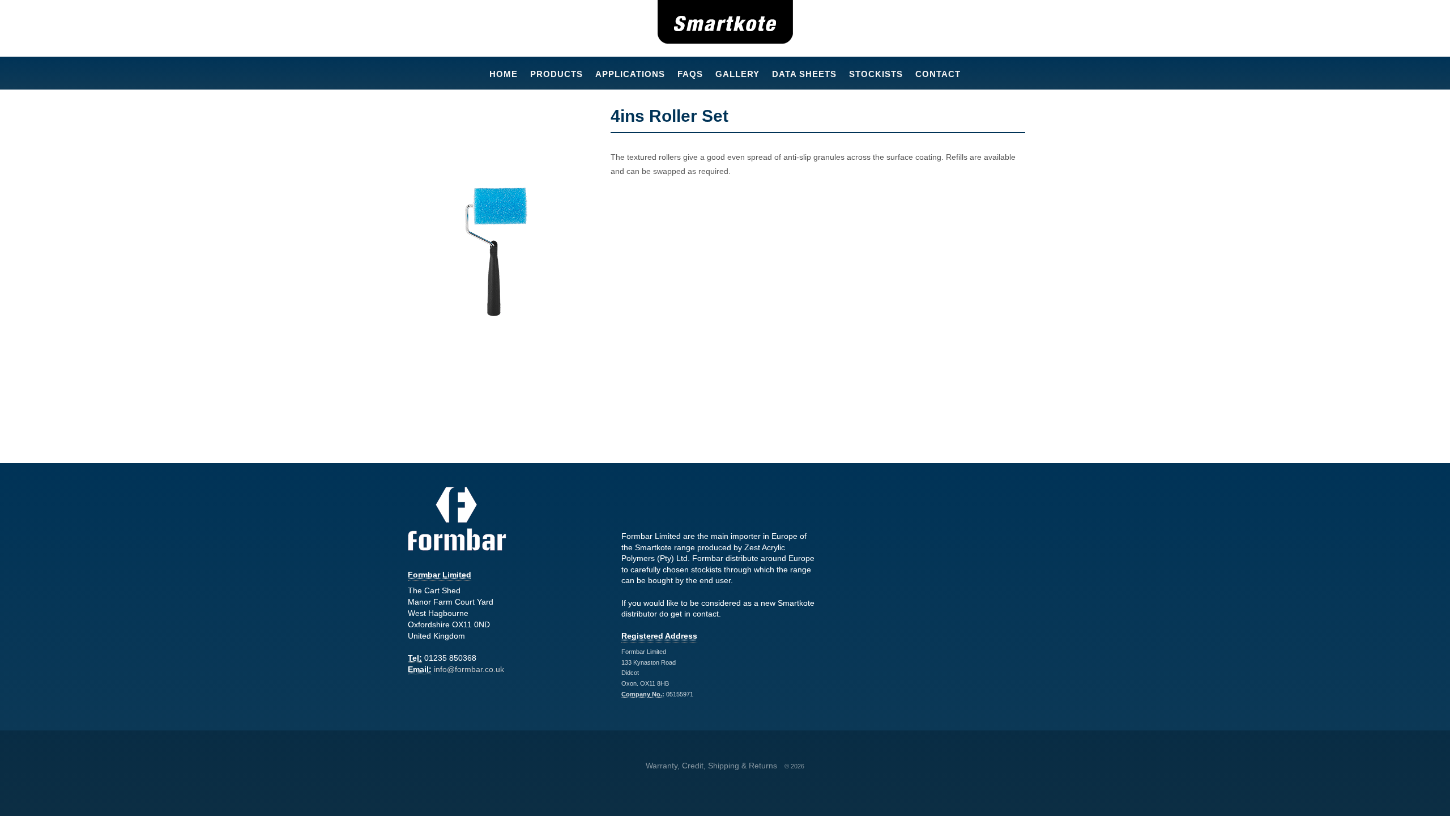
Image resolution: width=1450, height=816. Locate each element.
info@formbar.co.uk (469, 669)
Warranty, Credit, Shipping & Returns (711, 765)
